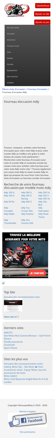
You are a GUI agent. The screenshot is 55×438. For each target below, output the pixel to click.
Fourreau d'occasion (37, 89)
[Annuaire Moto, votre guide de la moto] (17, 8)
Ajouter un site (42, 14)
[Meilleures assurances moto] (25, 255)
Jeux (9, 52)
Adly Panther (27, 214)
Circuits (10, 64)
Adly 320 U (43, 195)
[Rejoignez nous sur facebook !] (27, 420)
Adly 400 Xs (44, 198)
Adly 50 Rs (9, 201)
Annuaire (11, 34)
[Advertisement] (27, 124)
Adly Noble (9, 214)
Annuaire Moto (13, 28)
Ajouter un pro (42, 22)
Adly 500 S (26, 201)
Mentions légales (27, 411)
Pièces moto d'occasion (13, 89)
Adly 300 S (26, 192)
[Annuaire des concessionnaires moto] (13, 305)
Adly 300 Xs (44, 192)
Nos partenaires (27, 432)
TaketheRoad (42, 5)
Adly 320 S (9, 195)
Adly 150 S (9, 192)
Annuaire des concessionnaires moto (22, 297)
